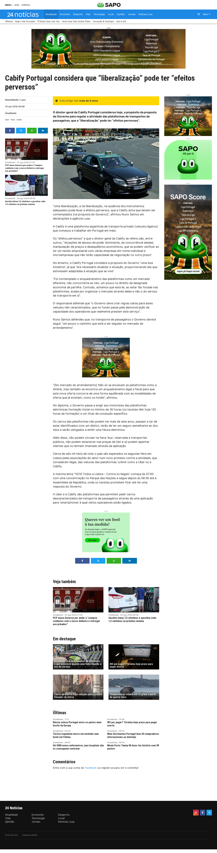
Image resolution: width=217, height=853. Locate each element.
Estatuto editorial (29, 835)
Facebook (91, 767)
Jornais (25, 5)
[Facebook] (202, 812)
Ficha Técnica (11, 835)
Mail (17, 5)
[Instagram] (196, 812)
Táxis (13, 120)
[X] (209, 812)
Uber (7, 120)
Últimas (59, 712)
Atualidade (10, 113)
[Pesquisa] (198, 14)
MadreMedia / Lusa (15, 99)
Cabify (19, 120)
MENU (8, 5)
